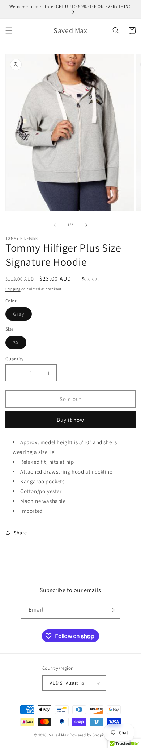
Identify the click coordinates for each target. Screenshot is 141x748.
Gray (22, 315)
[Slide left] (55, 225)
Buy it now (70, 419)
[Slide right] (86, 225)
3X (19, 344)
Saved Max (59, 734)
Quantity (14, 359)
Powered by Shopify (88, 734)
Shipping (13, 288)
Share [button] (20, 532)
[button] (9, 30)
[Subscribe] (112, 610)
